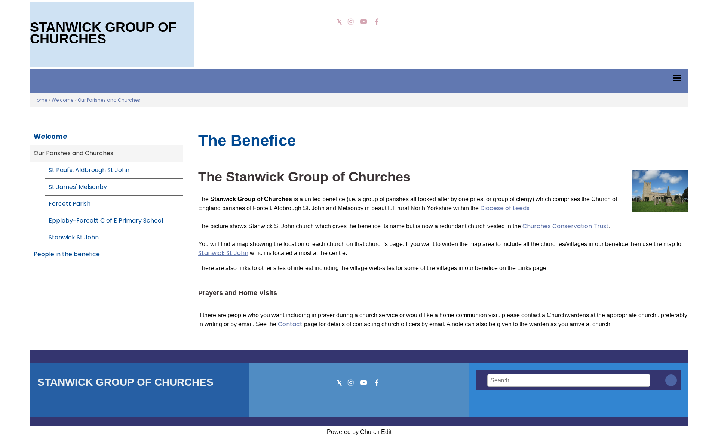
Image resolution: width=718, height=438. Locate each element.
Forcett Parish (69, 203)
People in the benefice (67, 254)
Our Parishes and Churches (109, 100)
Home (40, 100)
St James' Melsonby (78, 187)
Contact (291, 324)
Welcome (62, 100)
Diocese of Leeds (505, 208)
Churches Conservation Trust (565, 226)
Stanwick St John (74, 237)
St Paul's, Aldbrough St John (89, 170)
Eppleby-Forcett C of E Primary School (106, 220)
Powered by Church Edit (359, 432)
